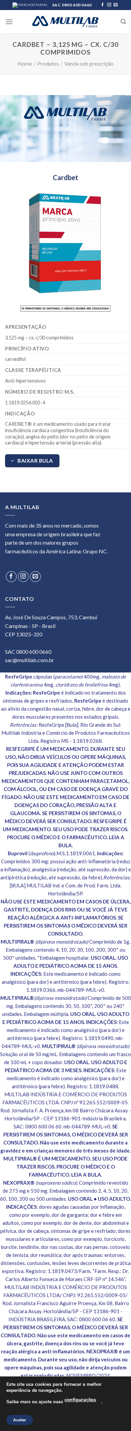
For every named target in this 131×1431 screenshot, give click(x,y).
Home (24, 63)
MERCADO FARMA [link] (32, 5)
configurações (80, 1399)
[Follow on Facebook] (102, 5)
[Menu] (9, 21)
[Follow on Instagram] (109, 5)
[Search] (123, 21)
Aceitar (19, 1420)
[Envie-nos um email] (116, 5)
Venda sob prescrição (89, 63)
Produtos (48, 63)
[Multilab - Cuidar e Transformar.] (65, 22)
